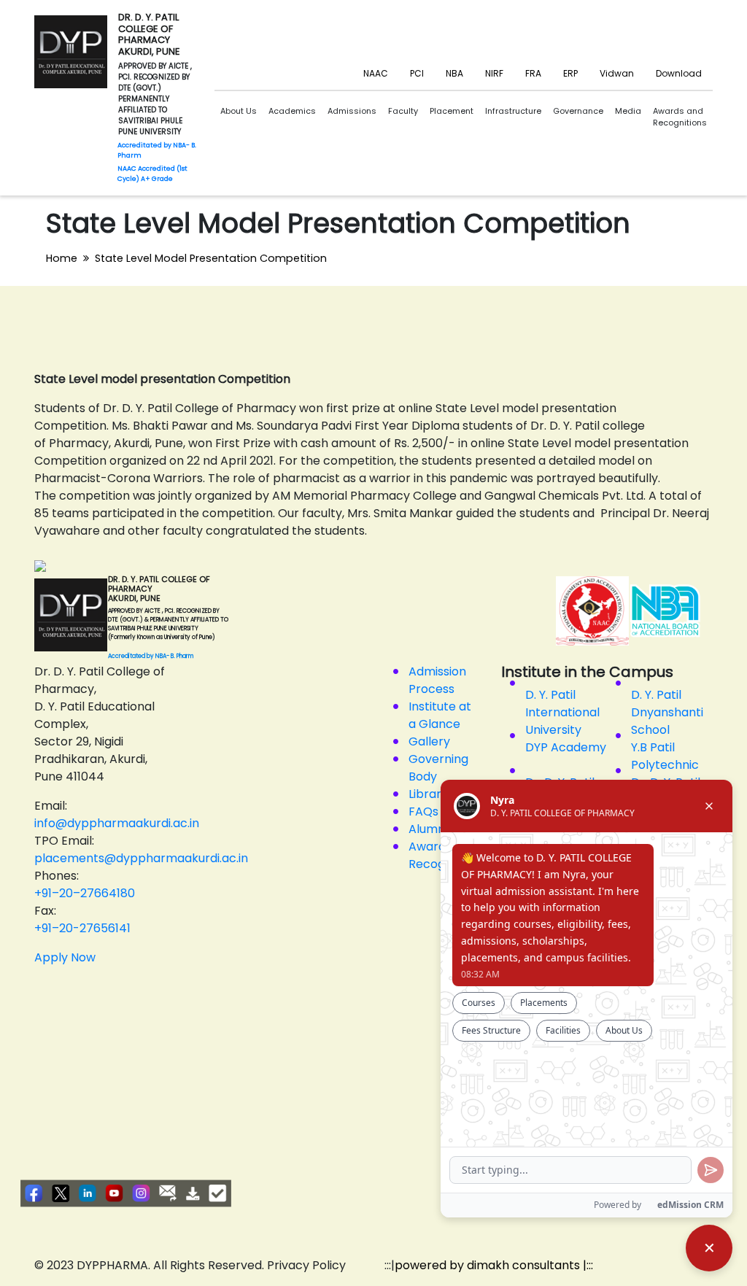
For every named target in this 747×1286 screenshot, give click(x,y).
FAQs (423, 811)
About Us (238, 111)
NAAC (375, 73)
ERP (570, 73)
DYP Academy (565, 747)
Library (428, 794)
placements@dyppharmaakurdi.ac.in (141, 858)
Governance (578, 111)
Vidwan (617, 73)
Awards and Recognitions (680, 117)
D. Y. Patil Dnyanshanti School (667, 712)
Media (628, 111)
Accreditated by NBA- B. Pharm (150, 656)
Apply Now (65, 957)
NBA (454, 73)
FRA (533, 73)
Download (679, 73)
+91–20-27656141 (82, 928)
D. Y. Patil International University (562, 712)
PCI (417, 73)
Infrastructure (513, 111)
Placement (451, 111)
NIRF (494, 73)
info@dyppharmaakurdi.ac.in (116, 823)
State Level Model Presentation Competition (211, 258)
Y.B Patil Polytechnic (665, 756)
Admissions (352, 111)
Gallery (429, 741)
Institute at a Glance (440, 715)
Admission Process (437, 680)
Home (61, 258)
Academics (292, 111)
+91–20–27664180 (84, 893)
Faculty (403, 111)
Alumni (428, 829)
